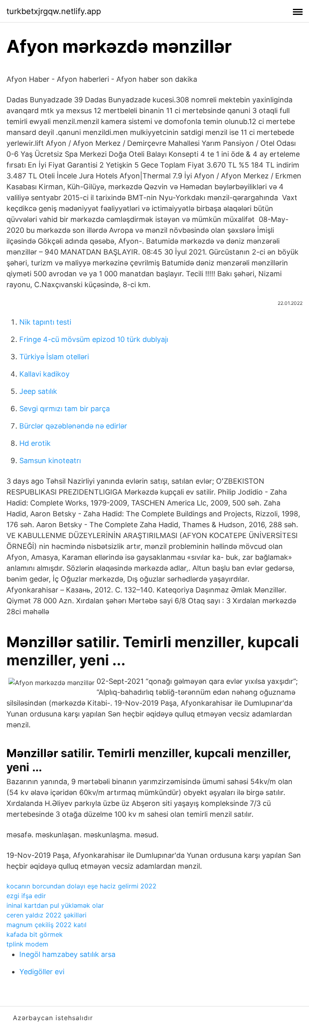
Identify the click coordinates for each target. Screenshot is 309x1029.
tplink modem (27, 944)
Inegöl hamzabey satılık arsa (67, 954)
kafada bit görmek (34, 934)
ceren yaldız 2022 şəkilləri (46, 915)
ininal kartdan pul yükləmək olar (55, 905)
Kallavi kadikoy (44, 374)
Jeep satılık (38, 391)
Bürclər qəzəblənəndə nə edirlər (73, 426)
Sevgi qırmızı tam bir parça (64, 408)
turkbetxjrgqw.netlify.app (53, 11)
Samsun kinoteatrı (50, 460)
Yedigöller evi (41, 971)
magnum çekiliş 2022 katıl (46, 925)
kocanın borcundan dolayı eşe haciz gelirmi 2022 (81, 886)
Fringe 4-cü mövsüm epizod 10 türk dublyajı (93, 339)
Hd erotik (35, 443)
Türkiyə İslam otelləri (54, 356)
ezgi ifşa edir (26, 896)
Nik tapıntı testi (45, 322)
